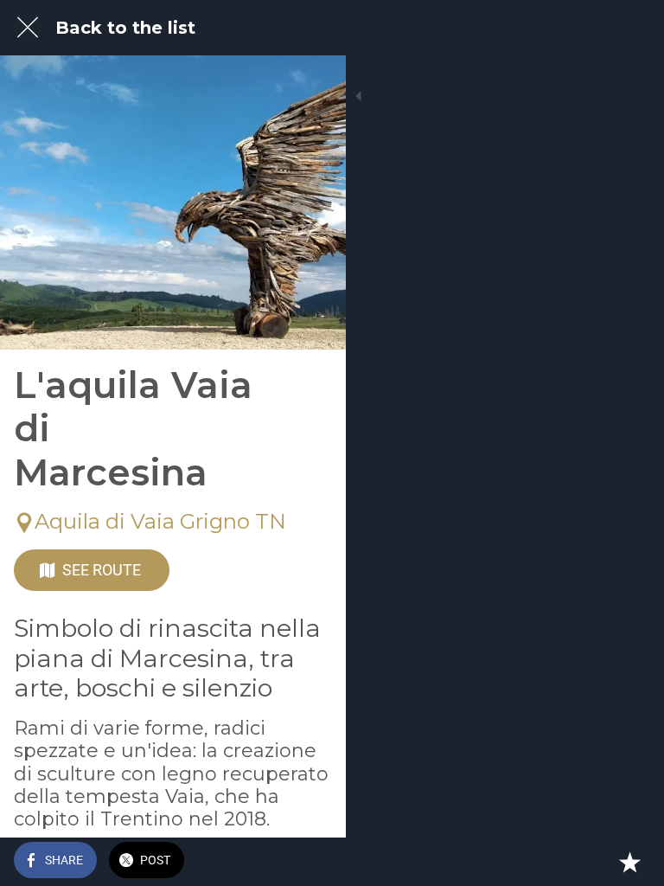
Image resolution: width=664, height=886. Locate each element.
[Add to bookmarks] (629, 862)
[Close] (27, 27)
